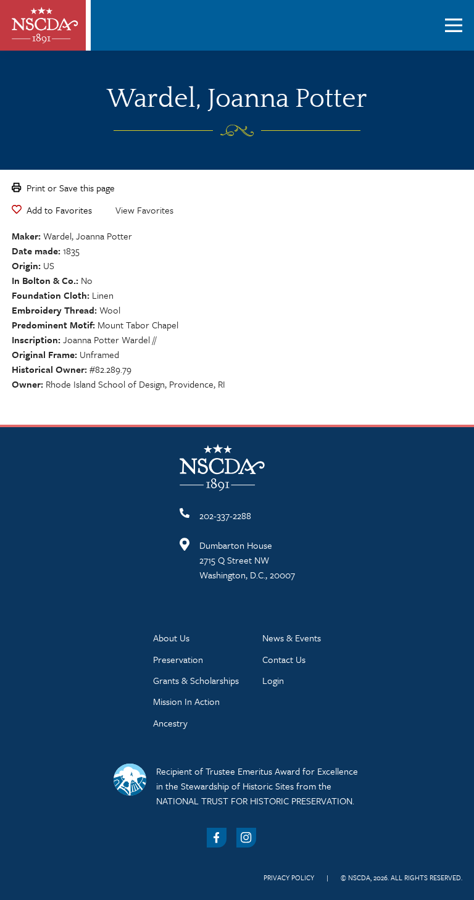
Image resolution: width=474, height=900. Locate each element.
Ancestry (170, 723)
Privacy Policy (289, 877)
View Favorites (144, 210)
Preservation (178, 659)
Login (273, 680)
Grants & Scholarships (196, 680)
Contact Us (284, 659)
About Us (171, 637)
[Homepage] (45, 25)
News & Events (291, 637)
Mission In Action (186, 701)
